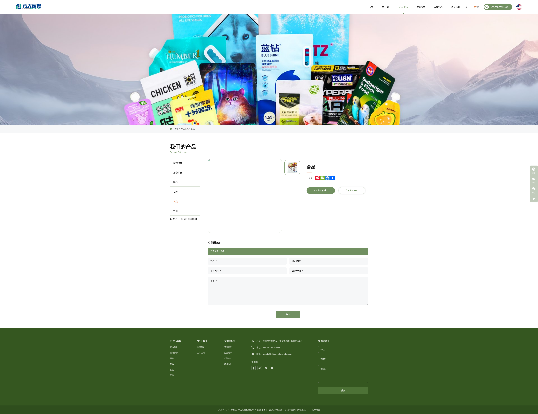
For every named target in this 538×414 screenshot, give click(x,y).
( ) (478, 7)
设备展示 (228, 353)
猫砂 (175, 182)
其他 (175, 211)
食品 (193, 129)
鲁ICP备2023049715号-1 (275, 410)
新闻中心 (228, 358)
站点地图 (316, 410)
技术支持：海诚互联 (296, 410)
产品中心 (403, 7)
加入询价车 (319, 190)
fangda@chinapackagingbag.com (278, 354)
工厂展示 (201, 353)
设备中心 (438, 7)
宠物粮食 (177, 163)
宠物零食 (177, 172)
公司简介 (201, 347)
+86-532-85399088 (499, 7)
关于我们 (386, 7)
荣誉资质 (421, 7)
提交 (288, 314)
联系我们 (455, 7)
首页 (371, 7)
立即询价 (350, 190)
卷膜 (175, 192)
